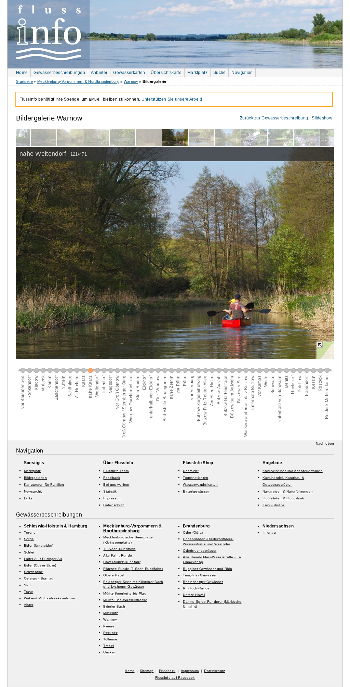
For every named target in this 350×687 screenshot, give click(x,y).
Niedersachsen (278, 526)
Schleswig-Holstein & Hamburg (55, 526)
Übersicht (191, 471)
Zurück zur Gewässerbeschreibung (274, 118)
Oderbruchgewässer (199, 550)
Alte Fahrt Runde (117, 555)
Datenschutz (113, 505)
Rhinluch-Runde (196, 588)
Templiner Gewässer (199, 575)
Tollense (110, 639)
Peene (109, 626)
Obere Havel (113, 575)
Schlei (29, 552)
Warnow (131, 81)
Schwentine (33, 572)
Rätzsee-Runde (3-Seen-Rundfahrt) (133, 569)
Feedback (111, 478)
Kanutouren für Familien (44, 484)
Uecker (109, 652)
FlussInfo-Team (116, 471)
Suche (219, 72)
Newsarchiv (33, 491)
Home (22, 72)
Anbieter (99, 72)
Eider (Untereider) (38, 545)
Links (28, 498)
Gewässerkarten (129, 72)
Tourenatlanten (195, 478)
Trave (28, 592)
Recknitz (110, 633)
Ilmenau (269, 532)
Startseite (24, 81)
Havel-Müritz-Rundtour (121, 562)
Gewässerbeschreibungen (59, 72)
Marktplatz (197, 72)
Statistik (110, 491)
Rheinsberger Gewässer (203, 582)
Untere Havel (194, 595)
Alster (28, 605)
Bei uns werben (116, 484)
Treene (30, 532)
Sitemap (146, 671)
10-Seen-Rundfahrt (119, 549)
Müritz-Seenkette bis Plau (124, 593)
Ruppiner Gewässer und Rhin (207, 569)
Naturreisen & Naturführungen (287, 491)
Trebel (108, 646)
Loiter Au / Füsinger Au (43, 559)
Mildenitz (110, 613)
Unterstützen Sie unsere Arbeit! (172, 99)
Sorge (29, 539)
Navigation (242, 72)
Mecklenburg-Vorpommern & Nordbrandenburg (78, 81)
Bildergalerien (35, 478)
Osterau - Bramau (39, 578)
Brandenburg (196, 526)
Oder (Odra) (193, 532)
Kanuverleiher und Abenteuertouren (292, 471)
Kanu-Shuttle (273, 505)
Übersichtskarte (166, 72)
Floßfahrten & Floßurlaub (283, 498)
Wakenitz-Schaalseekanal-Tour (49, 598)
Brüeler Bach (114, 606)
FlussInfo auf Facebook (175, 677)
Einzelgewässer (196, 491)
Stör (27, 585)
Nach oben (325, 443)
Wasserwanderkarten (200, 484)
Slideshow (322, 118)
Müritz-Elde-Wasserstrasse (125, 600)
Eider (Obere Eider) (40, 565)
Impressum (112, 498)
